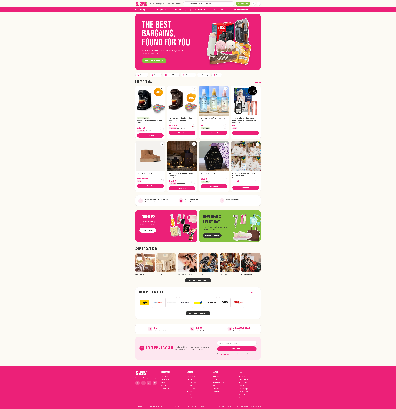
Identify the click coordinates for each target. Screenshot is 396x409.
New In (189, 392)
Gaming (205, 75)
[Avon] (225, 126)
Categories (160, 4)
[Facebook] (137, 383)
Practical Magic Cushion (210, 173)
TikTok (163, 382)
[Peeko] (144, 303)
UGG (138, 176)
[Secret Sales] (171, 303)
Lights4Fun (172, 177)
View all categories (196, 280)
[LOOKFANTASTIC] (185, 303)
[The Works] (198, 303)
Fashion (143, 75)
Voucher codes (192, 382)
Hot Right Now (161, 10)
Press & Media (244, 392)
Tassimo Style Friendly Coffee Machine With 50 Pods (180, 119)
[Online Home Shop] (225, 303)
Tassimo (139, 125)
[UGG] (162, 180)
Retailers (170, 4)
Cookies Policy (231, 406)
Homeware (190, 75)
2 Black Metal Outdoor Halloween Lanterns (181, 174)
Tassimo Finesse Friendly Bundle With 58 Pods (149, 122)
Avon (202, 122)
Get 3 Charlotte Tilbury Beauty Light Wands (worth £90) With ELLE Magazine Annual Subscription (244, 119)
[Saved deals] (259, 4)
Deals (152, 4)
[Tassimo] (162, 129)
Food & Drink (172, 75)
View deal (150, 135)
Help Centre (243, 379)
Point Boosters (242, 10)
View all (258, 82)
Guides (179, 4)
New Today (182, 10)
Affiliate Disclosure (255, 406)
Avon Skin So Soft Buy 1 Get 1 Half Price (213, 119)
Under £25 (201, 10)
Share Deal (244, 4)
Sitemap (242, 398)
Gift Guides (191, 389)
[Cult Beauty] (211, 303)
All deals (216, 389)
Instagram (165, 379)
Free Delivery (221, 10)
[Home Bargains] (225, 180)
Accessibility (243, 395)
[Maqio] (238, 303)
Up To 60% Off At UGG (145, 173)
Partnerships (243, 389)
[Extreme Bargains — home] (141, 3)
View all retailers (196, 313)
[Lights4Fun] (193, 182)
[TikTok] (149, 383)
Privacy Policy (224, 354)
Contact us (243, 386)
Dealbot (216, 392)
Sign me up (237, 349)
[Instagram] (143, 383)
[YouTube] (155, 383)
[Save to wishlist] (162, 89)
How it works (243, 382)
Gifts (218, 75)
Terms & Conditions (242, 406)
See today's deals (154, 61)
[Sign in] (254, 4)
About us (242, 376)
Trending (141, 10)
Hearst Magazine (237, 122)
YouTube (164, 386)
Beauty (156, 75)
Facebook (164, 376)
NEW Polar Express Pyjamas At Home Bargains (244, 174)
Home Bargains (205, 176)
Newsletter (165, 389)
